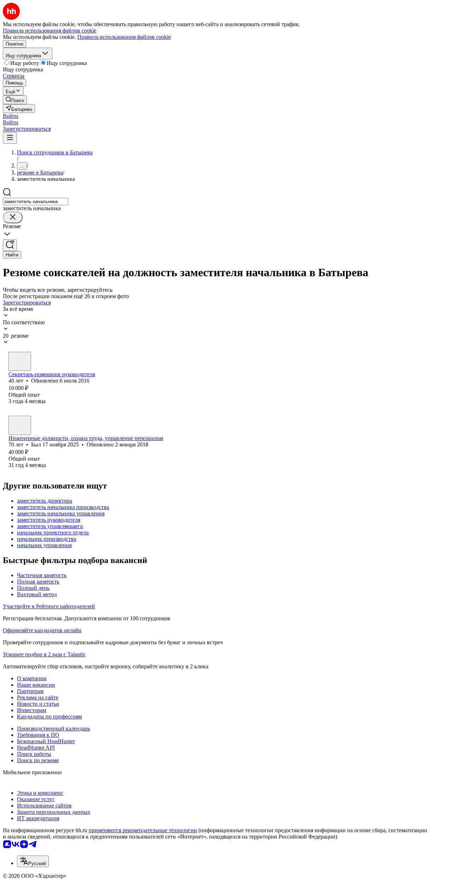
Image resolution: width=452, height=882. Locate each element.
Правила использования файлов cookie (124, 37)
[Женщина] (19, 361)
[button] (10, 116)
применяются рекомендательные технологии (143, 830)
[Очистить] (13, 217)
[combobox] (35, 201)
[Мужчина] (19, 425)
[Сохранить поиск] (10, 245)
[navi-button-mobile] (10, 138)
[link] (15, 99)
